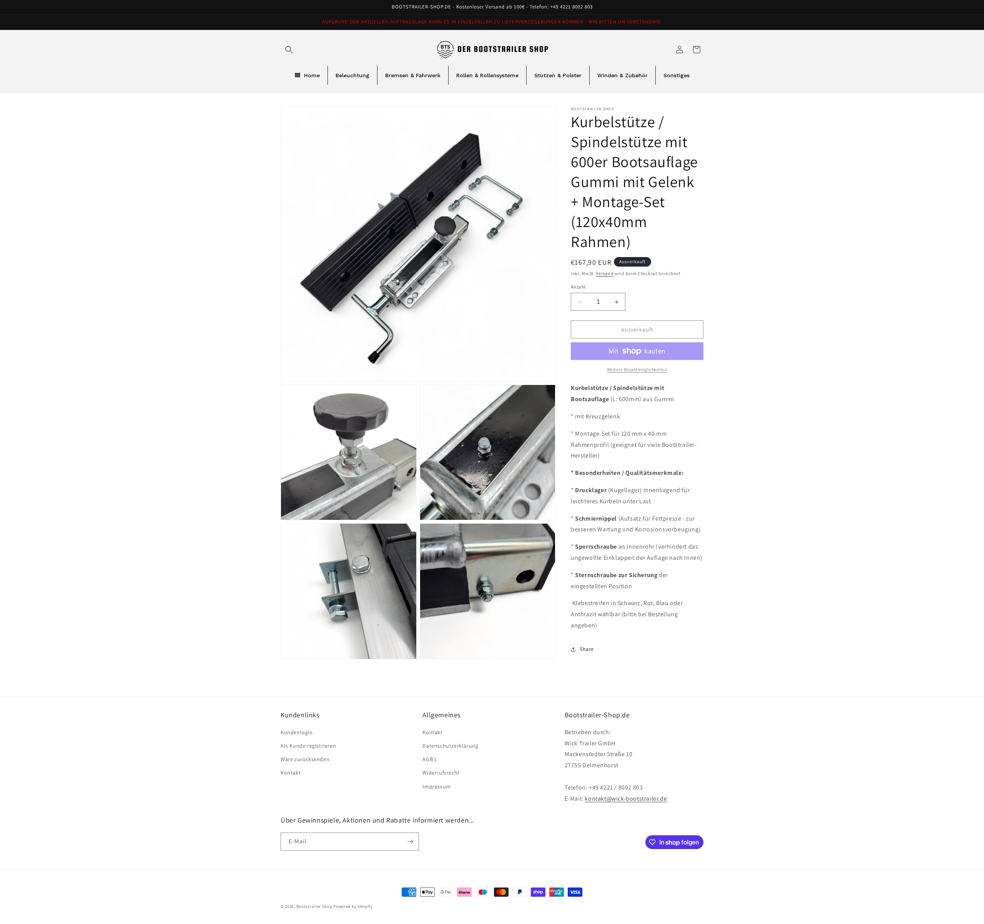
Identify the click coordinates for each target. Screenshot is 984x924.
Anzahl (578, 287)
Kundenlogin (297, 732)
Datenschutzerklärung (450, 745)
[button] (289, 49)
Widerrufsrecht (440, 772)
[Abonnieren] (410, 842)
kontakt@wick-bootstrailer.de (626, 799)
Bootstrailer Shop (314, 906)
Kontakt (291, 772)
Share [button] (587, 648)
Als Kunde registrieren (308, 745)
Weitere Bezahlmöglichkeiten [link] (637, 369)
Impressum (436, 786)
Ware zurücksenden (305, 759)
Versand (604, 273)
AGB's (429, 759)
